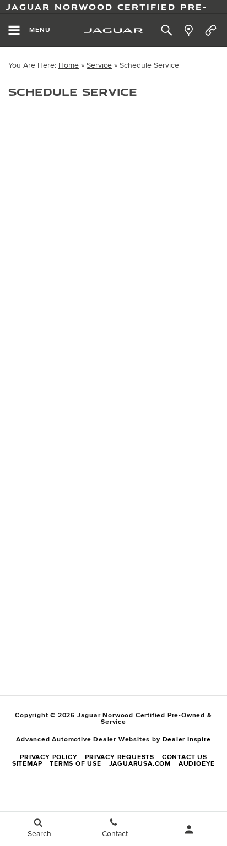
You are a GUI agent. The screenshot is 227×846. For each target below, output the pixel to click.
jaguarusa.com (140, 764)
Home (68, 65)
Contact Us (184, 757)
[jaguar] (113, 30)
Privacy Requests (119, 757)
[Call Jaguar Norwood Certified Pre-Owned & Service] (211, 30)
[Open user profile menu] (189, 829)
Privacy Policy (48, 757)
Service (99, 65)
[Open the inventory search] (166, 30)
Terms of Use (75, 764)
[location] (189, 30)
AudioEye (197, 764)
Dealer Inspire (187, 739)
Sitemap (27, 764)
